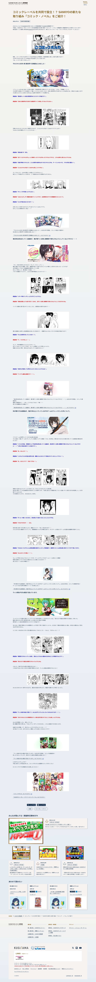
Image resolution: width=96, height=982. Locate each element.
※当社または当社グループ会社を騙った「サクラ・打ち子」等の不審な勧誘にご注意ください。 (33, 966)
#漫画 (29, 809)
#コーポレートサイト (41, 809)
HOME (10, 916)
